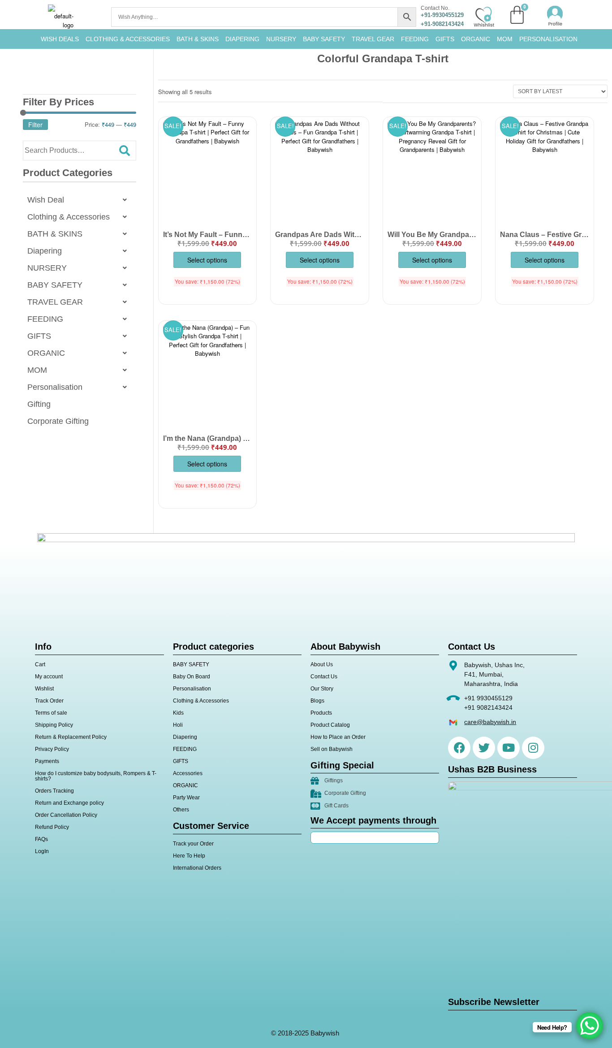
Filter (35, 124)
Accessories (188, 773)
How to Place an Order (338, 737)
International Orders (197, 868)
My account (49, 676)
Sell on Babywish (331, 749)
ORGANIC (475, 39)
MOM (505, 39)
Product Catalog (330, 725)
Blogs (317, 701)
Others (181, 809)
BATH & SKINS (198, 39)
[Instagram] (533, 748)
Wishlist (44, 689)
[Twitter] (484, 748)
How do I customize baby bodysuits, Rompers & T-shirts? (95, 776)
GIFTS (444, 39)
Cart (40, 664)
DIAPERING (242, 39)
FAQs (41, 839)
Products (321, 713)
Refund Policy (52, 827)
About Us (321, 664)
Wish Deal (45, 199)
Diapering (44, 250)
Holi (178, 725)
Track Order (49, 701)
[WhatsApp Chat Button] (589, 1025)
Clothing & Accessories (128, 39)
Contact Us (323, 676)
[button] (79, 199)
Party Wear (186, 797)
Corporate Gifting (58, 421)
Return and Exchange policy (69, 803)
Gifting (39, 404)
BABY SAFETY (324, 39)
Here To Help (189, 856)
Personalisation (548, 39)
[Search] (124, 150)
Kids (178, 713)
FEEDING (415, 39)
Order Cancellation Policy (66, 815)
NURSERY (281, 39)
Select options (207, 259)
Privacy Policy (52, 749)
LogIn (42, 851)
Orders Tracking (54, 791)
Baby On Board (191, 676)
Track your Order (193, 844)
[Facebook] (459, 748)
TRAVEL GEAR (373, 39)
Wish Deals (60, 39)
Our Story (321, 689)
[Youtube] (508, 748)
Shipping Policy (54, 725)
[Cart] (517, 15)
